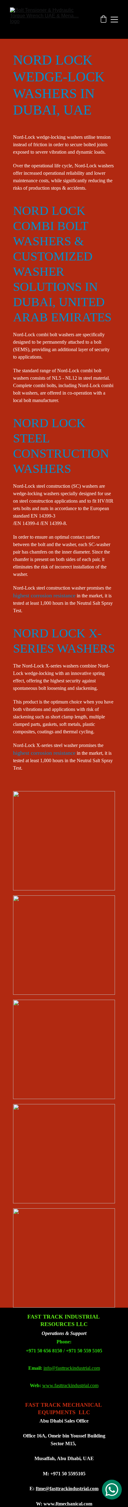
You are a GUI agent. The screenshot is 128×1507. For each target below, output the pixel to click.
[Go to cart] (103, 19)
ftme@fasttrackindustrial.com (67, 1488)
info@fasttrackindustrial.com (71, 1368)
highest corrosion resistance (44, 753)
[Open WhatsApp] (112, 1490)
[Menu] (114, 19)
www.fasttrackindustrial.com (70, 1385)
